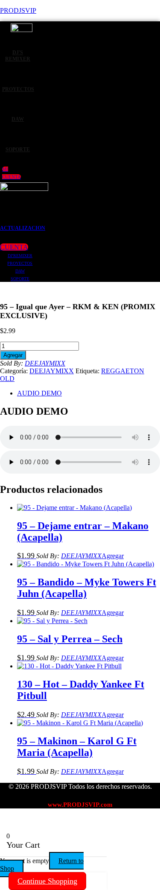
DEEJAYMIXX (45, 363)
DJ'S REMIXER (17, 56)
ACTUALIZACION (22, 228)
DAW (18, 119)
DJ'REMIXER (20, 255)
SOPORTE (18, 149)
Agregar (13, 355)
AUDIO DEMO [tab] (39, 393)
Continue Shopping (47, 881)
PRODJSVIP (18, 10)
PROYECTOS (18, 89)
